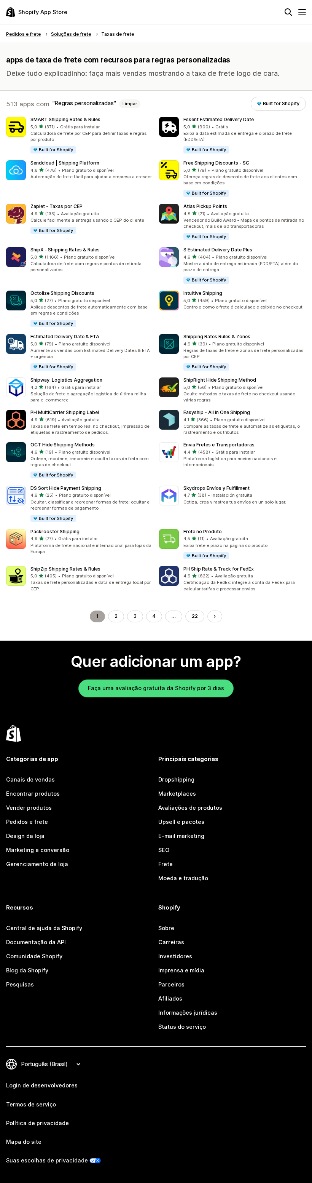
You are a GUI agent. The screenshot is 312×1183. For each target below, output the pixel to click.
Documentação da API (36, 942)
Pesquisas (20, 984)
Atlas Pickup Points (205, 206)
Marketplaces (177, 793)
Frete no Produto (202, 531)
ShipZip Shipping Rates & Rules (65, 569)
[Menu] (302, 12)
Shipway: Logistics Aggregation (66, 380)
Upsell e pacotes (181, 822)
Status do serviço (182, 1026)
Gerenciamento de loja (37, 864)
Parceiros (171, 984)
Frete (165, 864)
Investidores (175, 956)
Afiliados (170, 998)
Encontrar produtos (33, 793)
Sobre (166, 928)
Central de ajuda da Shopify (44, 928)
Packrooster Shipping (55, 531)
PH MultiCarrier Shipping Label (64, 412)
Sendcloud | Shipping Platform (64, 163)
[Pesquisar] (288, 12)
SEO (163, 850)
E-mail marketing (181, 836)
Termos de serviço (31, 1104)
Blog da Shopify (27, 970)
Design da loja (25, 836)
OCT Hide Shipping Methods (62, 445)
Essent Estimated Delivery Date (218, 119)
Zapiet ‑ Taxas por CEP (56, 206)
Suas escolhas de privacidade (47, 1160)
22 (195, 616)
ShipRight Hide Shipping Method (219, 380)
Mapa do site (23, 1141)
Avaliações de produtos (190, 807)
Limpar (130, 103)
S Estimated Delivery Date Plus (217, 250)
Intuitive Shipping (202, 293)
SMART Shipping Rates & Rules (65, 119)
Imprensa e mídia (181, 970)
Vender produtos (29, 807)
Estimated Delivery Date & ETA (64, 336)
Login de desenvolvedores (42, 1085)
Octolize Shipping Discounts (62, 293)
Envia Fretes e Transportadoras (219, 445)
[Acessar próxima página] (214, 616)
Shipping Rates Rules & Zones (216, 336)
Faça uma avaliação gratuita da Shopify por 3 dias (156, 688)
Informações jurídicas (187, 1012)
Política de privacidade (37, 1123)
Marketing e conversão (37, 850)
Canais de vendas (30, 779)
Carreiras (171, 942)
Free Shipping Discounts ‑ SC (216, 163)
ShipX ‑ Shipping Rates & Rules (65, 250)
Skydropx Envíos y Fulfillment (216, 488)
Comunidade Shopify (34, 956)
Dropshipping (176, 779)
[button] (79, 135)
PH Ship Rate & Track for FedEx (218, 569)
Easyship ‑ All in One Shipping (216, 412)
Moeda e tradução (183, 878)
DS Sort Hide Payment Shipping (65, 488)
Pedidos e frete (27, 822)
